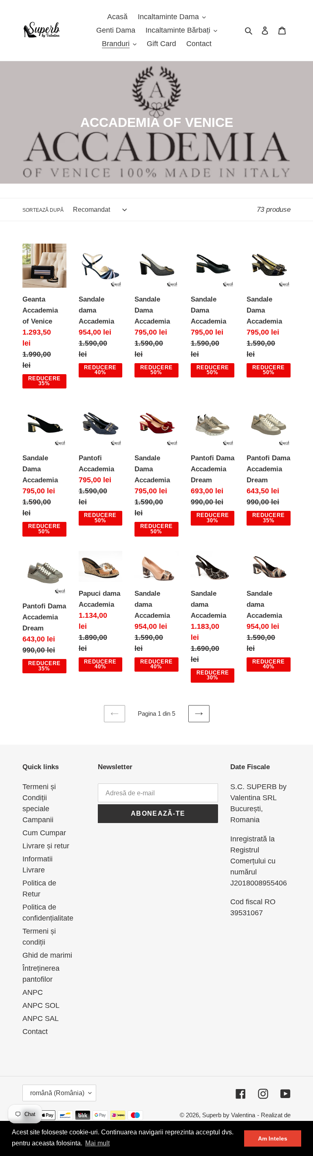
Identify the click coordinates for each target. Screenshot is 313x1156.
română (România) (57, 1092)
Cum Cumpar (44, 833)
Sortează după (43, 210)
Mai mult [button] (97, 1143)
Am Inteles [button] (272, 1138)
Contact (35, 1031)
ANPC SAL (40, 1018)
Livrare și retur (45, 846)
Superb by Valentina (228, 1115)
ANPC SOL (41, 1005)
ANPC (32, 992)
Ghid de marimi (47, 955)
